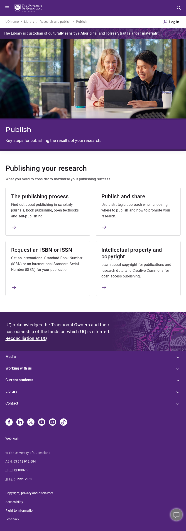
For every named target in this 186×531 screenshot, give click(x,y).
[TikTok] (63, 422)
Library (29, 21)
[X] (30, 422)
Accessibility (14, 502)
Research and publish (55, 21)
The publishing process (40, 196)
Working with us (18, 368)
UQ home (12, 21)
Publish (81, 21)
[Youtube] (41, 422)
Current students (19, 380)
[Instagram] (52, 422)
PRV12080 (24, 479)
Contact (11, 403)
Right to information (19, 510)
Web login (12, 438)
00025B (23, 470)
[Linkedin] (20, 422)
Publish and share (123, 196)
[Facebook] (9, 422)
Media (10, 357)
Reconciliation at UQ (26, 338)
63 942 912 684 (24, 461)
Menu (7, 8)
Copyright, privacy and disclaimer (29, 493)
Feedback (12, 519)
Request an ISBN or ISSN (41, 250)
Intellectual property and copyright (131, 253)
